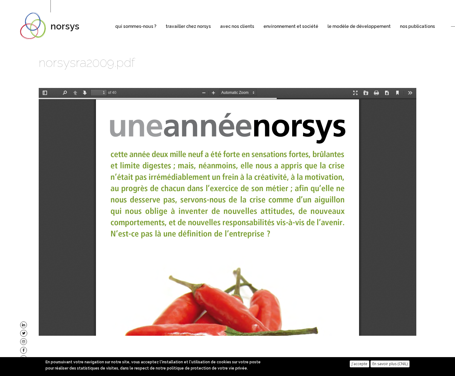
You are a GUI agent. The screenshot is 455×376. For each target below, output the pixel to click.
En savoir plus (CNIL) (390, 363)
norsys (64, 26)
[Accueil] (35, 25)
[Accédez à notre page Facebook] (23, 350)
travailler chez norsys (188, 26)
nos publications (417, 26)
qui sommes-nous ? (135, 26)
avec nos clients (237, 26)
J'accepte (359, 363)
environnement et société (290, 26)
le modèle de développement (359, 26)
